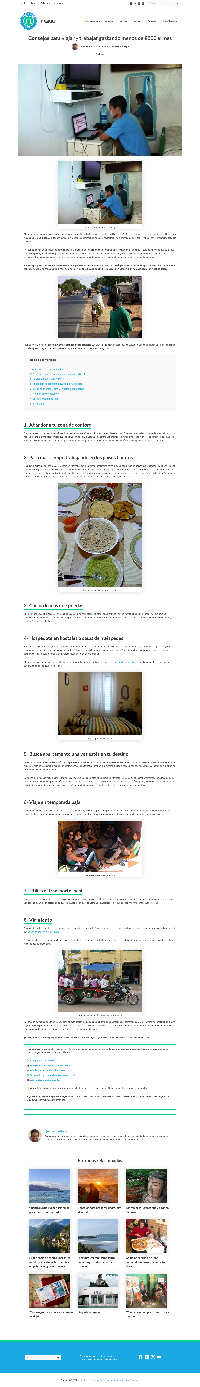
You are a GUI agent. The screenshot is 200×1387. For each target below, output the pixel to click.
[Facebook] (131, 3)
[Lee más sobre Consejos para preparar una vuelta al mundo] (98, 1186)
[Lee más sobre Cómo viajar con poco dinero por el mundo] (146, 1290)
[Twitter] (135, 3)
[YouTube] (143, 3)
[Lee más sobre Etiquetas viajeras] (98, 1290)
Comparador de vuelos (42, 1061)
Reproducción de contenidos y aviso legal (109, 1380)
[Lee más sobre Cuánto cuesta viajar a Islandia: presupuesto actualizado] (49, 1186)
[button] (114, 21)
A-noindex (114, 46)
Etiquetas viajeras (89, 1312)
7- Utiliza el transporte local (44, 398)
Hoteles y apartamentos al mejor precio (50, 1065)
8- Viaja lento (37, 403)
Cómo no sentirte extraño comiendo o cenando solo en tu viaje (145, 1262)
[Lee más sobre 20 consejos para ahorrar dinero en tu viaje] (49, 1290)
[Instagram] (139, 3)
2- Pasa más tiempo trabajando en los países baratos (58, 374)
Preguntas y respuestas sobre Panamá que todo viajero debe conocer (97, 1262)
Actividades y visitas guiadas (45, 1080)
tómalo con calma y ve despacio (43, 932)
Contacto (135, 1380)
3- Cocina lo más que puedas (45, 379)
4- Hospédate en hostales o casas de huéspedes (56, 384)
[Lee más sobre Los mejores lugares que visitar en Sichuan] (146, 1186)
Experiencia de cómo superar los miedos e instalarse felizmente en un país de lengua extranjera (50, 1262)
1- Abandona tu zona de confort (47, 369)
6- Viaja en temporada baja (44, 393)
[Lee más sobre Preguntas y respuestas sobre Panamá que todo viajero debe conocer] (98, 1236)
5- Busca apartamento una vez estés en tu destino (57, 389)
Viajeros (100, 54)
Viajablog (48, 21)
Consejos (124, 46)
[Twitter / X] (153, 1357)
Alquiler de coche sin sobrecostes (47, 1070)
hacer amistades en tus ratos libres (119, 662)
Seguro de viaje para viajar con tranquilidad (52, 1075)
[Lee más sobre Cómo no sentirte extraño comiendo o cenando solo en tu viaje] (146, 1236)
